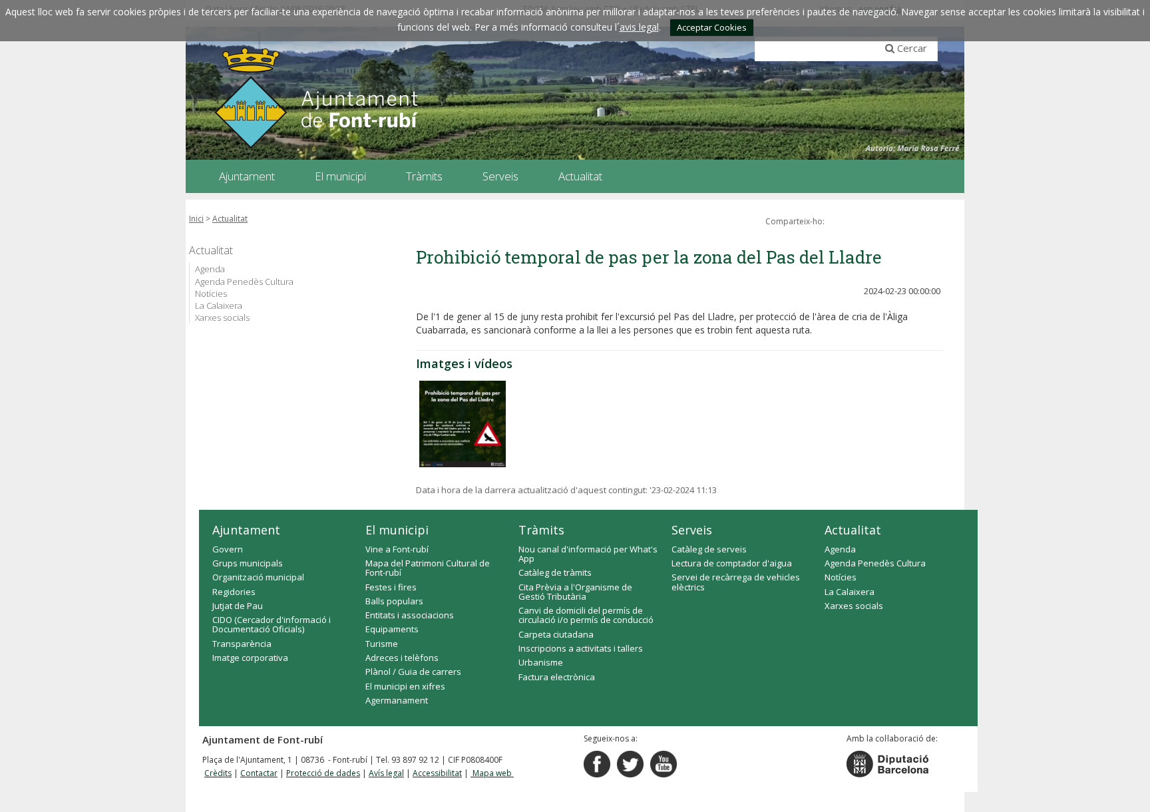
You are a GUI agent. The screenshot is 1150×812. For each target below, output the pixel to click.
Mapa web (492, 773)
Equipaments (392, 629)
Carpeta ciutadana (556, 634)
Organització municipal (258, 577)
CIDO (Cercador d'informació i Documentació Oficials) (271, 624)
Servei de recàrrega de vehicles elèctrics (735, 581)
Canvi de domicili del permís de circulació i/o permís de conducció (586, 615)
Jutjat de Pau (237, 606)
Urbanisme (540, 662)
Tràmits (541, 530)
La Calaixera (218, 305)
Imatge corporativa (250, 658)
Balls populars (394, 601)
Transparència (242, 644)
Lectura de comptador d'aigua (731, 563)
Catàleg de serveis (709, 549)
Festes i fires (391, 587)
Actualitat (230, 218)
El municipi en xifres (405, 686)
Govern (227, 549)
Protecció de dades (323, 773)
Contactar (259, 773)
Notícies (211, 294)
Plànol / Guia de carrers (413, 672)
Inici (196, 218)
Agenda (210, 269)
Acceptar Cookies (712, 27)
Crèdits (218, 773)
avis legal (639, 27)
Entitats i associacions (409, 615)
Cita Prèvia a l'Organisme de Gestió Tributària (575, 591)
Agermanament (396, 700)
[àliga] (462, 424)
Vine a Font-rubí (397, 549)
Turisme (381, 644)
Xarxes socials (222, 317)
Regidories (234, 592)
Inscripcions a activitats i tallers (580, 648)
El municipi (397, 530)
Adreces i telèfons (402, 658)
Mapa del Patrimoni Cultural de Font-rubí (427, 567)
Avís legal (386, 773)
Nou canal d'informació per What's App (588, 553)
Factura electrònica (556, 677)
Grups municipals (247, 563)
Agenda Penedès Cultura (244, 282)
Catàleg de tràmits (555, 572)
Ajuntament (246, 530)
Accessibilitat (437, 773)
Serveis (691, 530)
